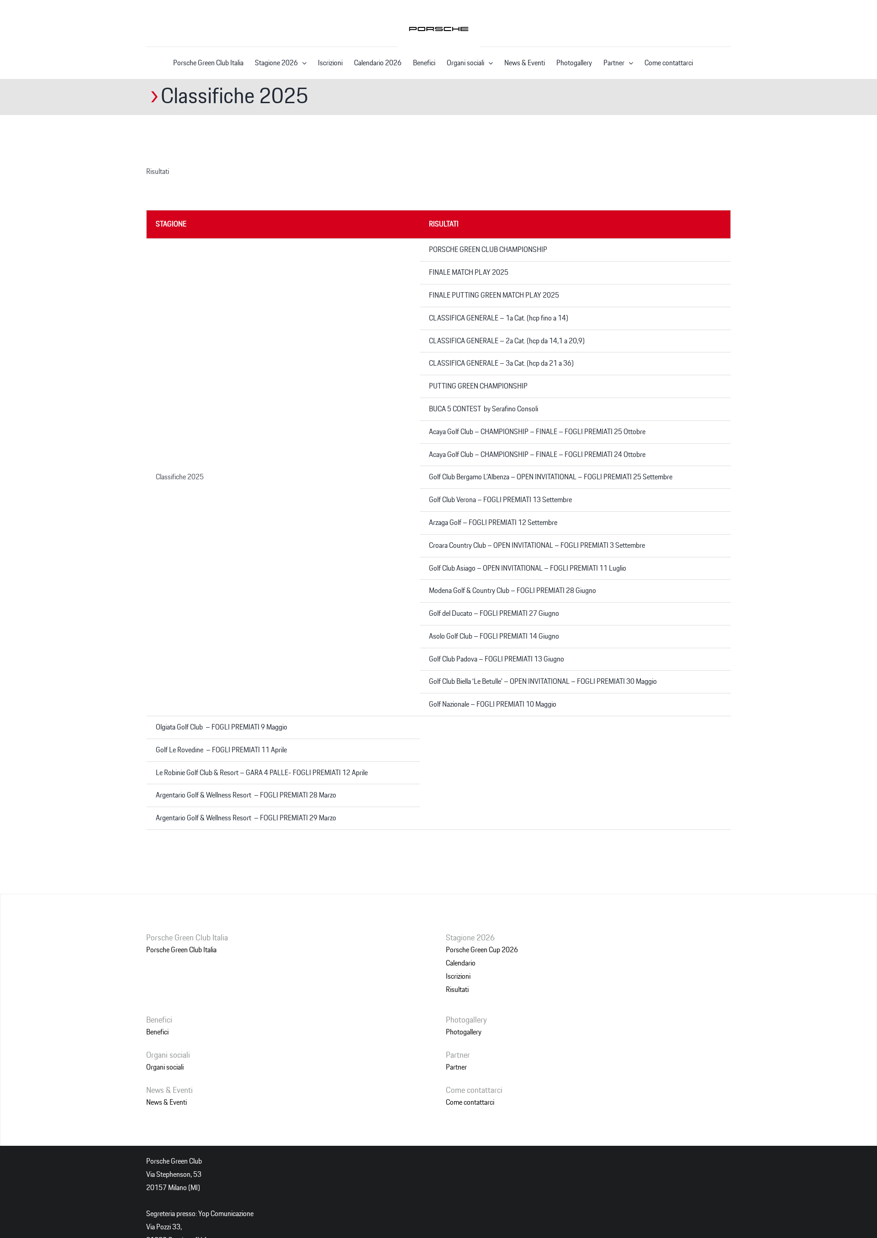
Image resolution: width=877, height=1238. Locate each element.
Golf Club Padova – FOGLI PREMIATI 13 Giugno (496, 659)
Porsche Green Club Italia (181, 950)
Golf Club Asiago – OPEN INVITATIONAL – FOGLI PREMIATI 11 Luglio (527, 568)
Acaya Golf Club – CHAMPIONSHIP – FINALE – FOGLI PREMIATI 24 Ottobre (537, 454)
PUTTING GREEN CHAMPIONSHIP (478, 386)
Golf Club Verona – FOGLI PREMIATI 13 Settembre (500, 500)
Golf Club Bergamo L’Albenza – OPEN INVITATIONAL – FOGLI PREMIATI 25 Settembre (550, 477)
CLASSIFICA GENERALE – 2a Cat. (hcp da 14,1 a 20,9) (507, 341)
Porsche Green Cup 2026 (482, 950)
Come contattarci (470, 1102)
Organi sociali (165, 1067)
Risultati (457, 989)
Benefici (157, 1032)
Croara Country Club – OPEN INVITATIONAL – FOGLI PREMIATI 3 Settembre (537, 545)
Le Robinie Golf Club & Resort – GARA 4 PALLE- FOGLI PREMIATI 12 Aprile (262, 772)
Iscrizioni (458, 976)
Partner (456, 1067)
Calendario (460, 963)
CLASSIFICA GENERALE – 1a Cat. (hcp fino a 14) (498, 318)
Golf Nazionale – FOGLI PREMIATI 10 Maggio (492, 704)
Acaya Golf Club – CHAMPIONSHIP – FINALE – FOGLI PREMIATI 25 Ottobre (537, 431)
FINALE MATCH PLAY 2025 (468, 272)
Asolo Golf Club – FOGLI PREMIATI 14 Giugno (494, 636)
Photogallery (463, 1032)
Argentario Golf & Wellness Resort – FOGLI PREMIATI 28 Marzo (246, 795)
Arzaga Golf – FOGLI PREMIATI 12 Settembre (493, 522)
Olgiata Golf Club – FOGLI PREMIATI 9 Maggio (221, 727)
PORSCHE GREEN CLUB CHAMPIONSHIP (488, 249)
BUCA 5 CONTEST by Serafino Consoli (483, 409)
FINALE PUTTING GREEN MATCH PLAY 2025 (494, 295)
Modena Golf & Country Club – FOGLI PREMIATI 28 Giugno (512, 590)
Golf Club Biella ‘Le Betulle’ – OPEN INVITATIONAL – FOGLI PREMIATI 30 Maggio (543, 681)
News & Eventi (166, 1102)
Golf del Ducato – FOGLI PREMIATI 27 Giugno (494, 613)
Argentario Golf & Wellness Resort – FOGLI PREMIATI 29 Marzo (246, 818)
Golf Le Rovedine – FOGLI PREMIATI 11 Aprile (221, 750)
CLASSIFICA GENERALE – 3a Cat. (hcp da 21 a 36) (501, 363)
